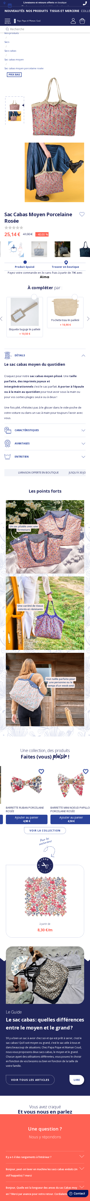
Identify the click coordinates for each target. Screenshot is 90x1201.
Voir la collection (45, 830)
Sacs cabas (10, 50)
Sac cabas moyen (14, 59)
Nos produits (11, 33)
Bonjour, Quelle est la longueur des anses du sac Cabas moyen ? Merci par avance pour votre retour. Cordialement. (41, 1191)
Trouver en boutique (65, 267)
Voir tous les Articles (30, 1080)
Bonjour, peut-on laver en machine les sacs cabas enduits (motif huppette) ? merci (41, 1172)
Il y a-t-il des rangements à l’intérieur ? (28, 1157)
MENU (7, 23)
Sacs (6, 41)
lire (77, 1080)
